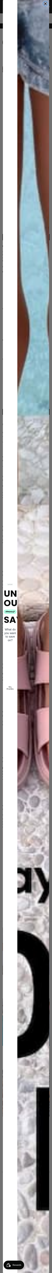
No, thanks (10, 687)
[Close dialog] (45, 3)
